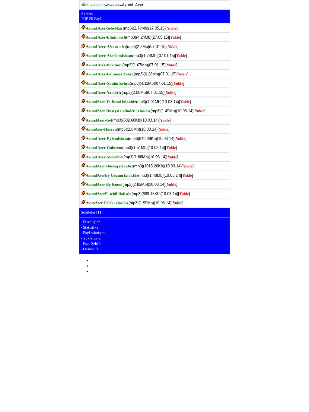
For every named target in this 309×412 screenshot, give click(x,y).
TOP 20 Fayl (91, 18)
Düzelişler (91, 222)
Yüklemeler (95, 5)
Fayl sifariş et (94, 232)
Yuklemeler (92, 238)
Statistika (90, 227)
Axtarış (87, 13)
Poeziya (113, 5)
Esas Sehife (92, 243)
